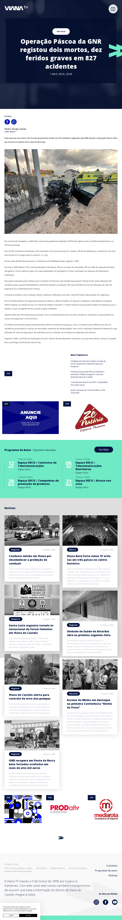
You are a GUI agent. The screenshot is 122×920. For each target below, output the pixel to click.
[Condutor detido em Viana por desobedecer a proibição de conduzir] (32, 544)
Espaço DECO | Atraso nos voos (93, 482)
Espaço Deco (24, 469)
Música (72, 549)
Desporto (15, 619)
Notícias (113, 875)
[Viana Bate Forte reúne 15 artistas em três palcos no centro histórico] (90, 544)
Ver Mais (104, 449)
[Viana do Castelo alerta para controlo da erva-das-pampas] (32, 683)
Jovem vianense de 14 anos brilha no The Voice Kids (88, 391)
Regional (15, 549)
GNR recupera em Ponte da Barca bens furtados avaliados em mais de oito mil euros (32, 764)
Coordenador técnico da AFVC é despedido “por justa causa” (89, 383)
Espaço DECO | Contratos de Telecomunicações (37, 464)
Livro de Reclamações (77, 868)
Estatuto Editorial (57, 868)
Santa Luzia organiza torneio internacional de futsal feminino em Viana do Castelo (31, 629)
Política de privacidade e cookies (18, 868)
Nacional (61, 31)
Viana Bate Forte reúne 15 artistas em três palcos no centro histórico (89, 559)
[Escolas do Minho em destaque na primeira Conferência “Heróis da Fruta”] (90, 688)
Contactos (112, 865)
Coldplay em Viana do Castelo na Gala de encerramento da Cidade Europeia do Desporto (88, 364)
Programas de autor (106, 870)
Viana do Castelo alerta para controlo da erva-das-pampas (29, 696)
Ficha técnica (41, 868)
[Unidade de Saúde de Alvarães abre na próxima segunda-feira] (90, 620)
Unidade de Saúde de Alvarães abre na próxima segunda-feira (89, 633)
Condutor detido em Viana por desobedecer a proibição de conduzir (30, 559)
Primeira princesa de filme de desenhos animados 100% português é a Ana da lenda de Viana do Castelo (87, 374)
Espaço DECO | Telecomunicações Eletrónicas (89, 466)
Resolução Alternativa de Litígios (18, 871)
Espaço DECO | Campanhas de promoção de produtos (38, 482)
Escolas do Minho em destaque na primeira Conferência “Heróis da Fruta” (89, 703)
